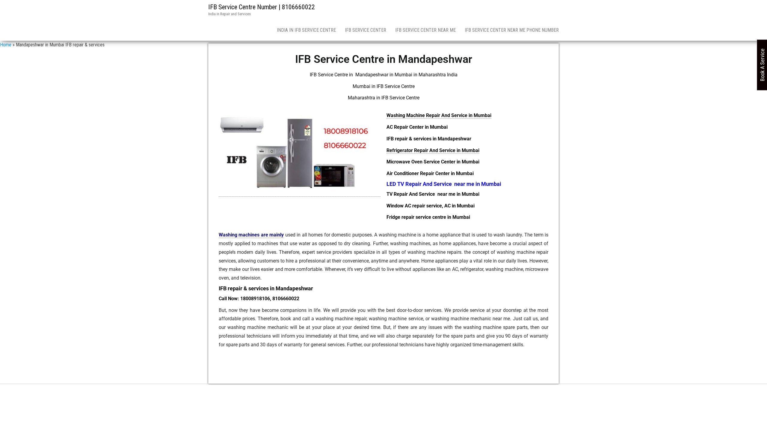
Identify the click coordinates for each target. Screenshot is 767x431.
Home (5, 45)
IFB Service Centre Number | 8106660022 (261, 7)
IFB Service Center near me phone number (512, 30)
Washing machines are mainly (251, 235)
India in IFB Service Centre (306, 30)
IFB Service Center (365, 30)
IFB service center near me (425, 30)
